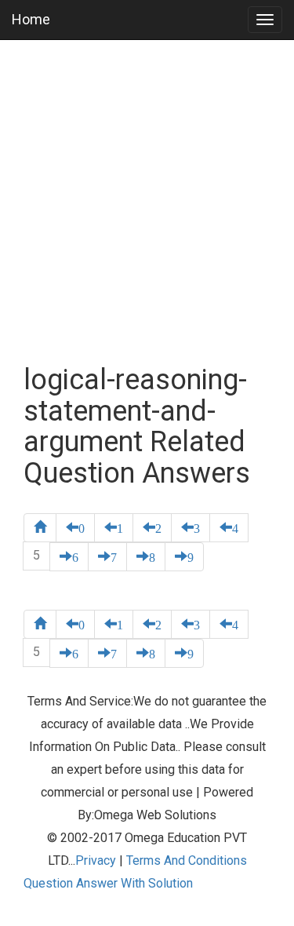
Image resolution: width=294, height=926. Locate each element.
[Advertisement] (147, 202)
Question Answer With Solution (108, 883)
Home (31, 19)
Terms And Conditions (186, 860)
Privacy (95, 860)
